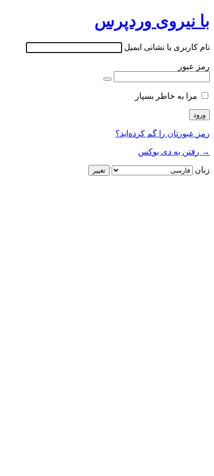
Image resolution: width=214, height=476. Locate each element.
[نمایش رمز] (107, 79)
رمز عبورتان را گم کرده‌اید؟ (162, 133)
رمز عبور (194, 66)
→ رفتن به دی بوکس (174, 151)
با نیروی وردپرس (152, 20)
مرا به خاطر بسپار (166, 96)
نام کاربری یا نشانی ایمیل (167, 47)
